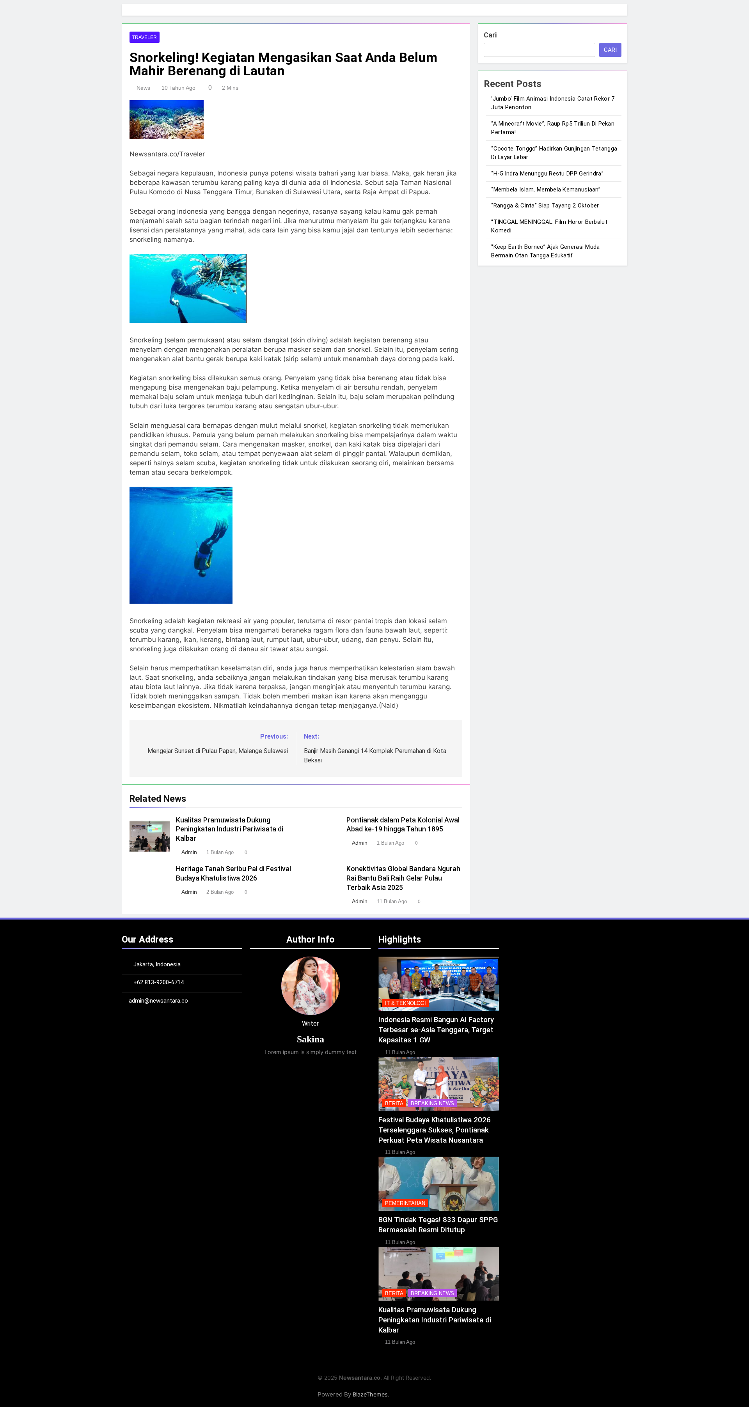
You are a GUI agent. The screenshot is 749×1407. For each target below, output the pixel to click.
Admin (189, 852)
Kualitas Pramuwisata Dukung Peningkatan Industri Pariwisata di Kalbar (229, 829)
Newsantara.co (359, 1377)
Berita (394, 1103)
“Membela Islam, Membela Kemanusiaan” (545, 189)
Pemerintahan (405, 1203)
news (143, 88)
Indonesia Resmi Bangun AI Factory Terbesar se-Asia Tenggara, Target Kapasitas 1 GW (436, 1029)
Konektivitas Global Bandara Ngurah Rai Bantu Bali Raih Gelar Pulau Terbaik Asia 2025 (403, 878)
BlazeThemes (370, 1394)
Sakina (310, 1039)
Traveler (144, 37)
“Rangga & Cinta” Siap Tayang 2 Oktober (545, 205)
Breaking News (432, 1103)
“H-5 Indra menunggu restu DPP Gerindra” (547, 173)
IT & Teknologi (405, 1003)
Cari (490, 35)
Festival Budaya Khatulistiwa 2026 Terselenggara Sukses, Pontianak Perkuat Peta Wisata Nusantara (434, 1130)
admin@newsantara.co (158, 1000)
